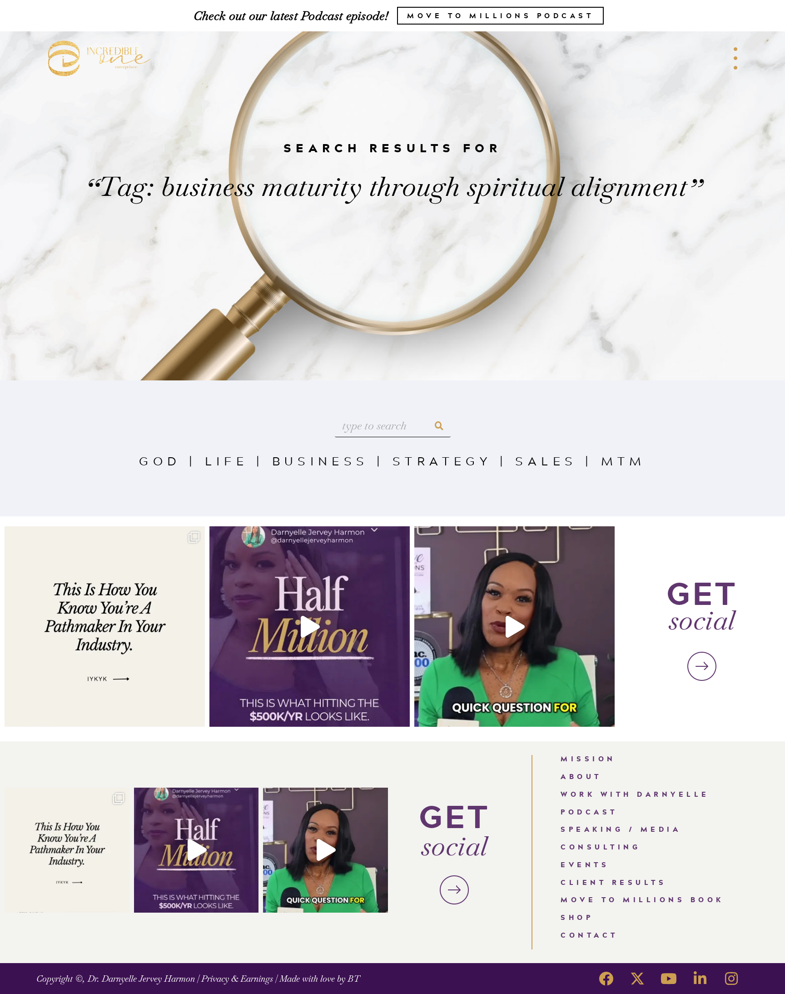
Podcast (589, 812)
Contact (589, 935)
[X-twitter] (637, 978)
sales (546, 460)
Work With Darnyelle (635, 794)
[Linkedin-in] (700, 978)
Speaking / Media (621, 829)
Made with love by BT (319, 978)
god (160, 460)
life (226, 460)
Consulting (601, 847)
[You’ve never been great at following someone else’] (105, 626)
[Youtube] (668, 978)
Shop (577, 917)
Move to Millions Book (642, 899)
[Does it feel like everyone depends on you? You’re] (514, 626)
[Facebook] (606, 978)
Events (585, 864)
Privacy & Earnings (237, 978)
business (320, 460)
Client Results (613, 882)
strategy (442, 460)
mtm (623, 460)
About (581, 776)
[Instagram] (731, 978)
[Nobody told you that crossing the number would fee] (309, 626)
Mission (588, 758)
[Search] (439, 426)
